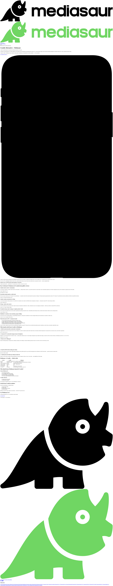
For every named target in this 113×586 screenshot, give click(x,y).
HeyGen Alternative (66, 584)
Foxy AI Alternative (61, 584)
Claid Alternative (37, 584)
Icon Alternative (77, 584)
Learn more (5, 54)
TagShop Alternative (17, 585)
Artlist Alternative (20, 584)
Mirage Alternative (6, 585)
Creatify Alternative (49, 584)
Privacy (7, 579)
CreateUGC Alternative (43, 584)
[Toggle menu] (1, 44)
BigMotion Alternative (26, 584)
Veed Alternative (35, 585)
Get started (1, 54)
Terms (8, 579)
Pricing (1, 43)
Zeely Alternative (39, 585)
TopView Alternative (23, 585)
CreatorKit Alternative (55, 584)
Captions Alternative (32, 584)
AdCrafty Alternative (3, 584)
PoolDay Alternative (11, 585)
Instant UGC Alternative (83, 584)
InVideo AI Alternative (90, 584)
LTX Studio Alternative (96, 584)
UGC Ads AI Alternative (29, 585)
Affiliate (10, 579)
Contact (3, 43)
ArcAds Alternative (15, 584)
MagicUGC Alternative (102, 584)
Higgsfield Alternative (72, 584)
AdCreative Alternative (9, 584)
